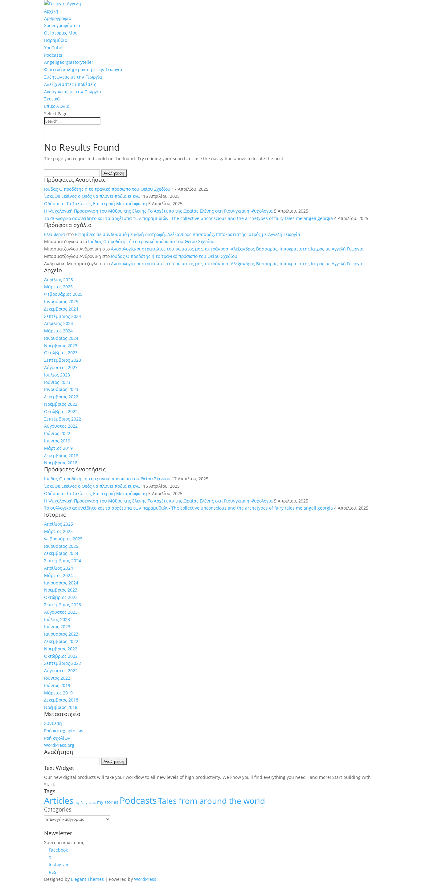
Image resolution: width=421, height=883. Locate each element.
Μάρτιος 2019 (58, 448)
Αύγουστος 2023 (61, 367)
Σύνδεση (53, 723)
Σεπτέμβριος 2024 (62, 316)
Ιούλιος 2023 (57, 375)
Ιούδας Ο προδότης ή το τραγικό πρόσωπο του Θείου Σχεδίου (107, 189)
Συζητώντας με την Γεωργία (73, 77)
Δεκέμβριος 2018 (61, 455)
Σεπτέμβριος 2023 (62, 360)
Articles (58, 800)
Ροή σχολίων (57, 738)
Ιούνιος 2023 (57, 382)
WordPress (145, 879)
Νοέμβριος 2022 (60, 404)
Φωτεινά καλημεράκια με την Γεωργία (83, 69)
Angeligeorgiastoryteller (68, 62)
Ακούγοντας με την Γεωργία (72, 92)
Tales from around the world (211, 801)
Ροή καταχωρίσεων (64, 731)
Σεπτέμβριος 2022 (62, 419)
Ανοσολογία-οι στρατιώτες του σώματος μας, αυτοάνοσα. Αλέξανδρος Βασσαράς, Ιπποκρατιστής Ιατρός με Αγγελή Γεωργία (237, 249)
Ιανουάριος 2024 (61, 338)
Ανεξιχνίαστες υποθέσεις (70, 84)
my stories (107, 802)
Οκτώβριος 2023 (61, 353)
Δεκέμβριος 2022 (61, 397)
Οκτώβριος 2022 (61, 411)
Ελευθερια (54, 234)
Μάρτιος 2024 (58, 331)
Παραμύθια (55, 40)
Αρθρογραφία (58, 18)
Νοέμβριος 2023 (60, 345)
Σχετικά (52, 99)
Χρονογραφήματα (62, 25)
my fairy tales (85, 802)
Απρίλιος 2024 (58, 323)
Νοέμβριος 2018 (60, 463)
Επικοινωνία (57, 106)
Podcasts (53, 55)
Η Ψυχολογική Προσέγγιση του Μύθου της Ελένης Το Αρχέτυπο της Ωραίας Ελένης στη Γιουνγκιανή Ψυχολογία (158, 211)
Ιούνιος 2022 (57, 433)
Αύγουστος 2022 (61, 426)
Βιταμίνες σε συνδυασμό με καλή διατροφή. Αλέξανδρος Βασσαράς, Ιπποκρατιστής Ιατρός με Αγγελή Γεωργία (187, 234)
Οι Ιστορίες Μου (61, 33)
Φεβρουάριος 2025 (63, 294)
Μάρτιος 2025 (58, 287)
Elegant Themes (87, 879)
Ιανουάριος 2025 (61, 301)
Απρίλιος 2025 (58, 280)
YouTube (53, 48)
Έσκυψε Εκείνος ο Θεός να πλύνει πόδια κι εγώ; (93, 196)
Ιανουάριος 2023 (61, 389)
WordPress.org (59, 745)
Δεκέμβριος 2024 (61, 309)
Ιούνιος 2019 (57, 441)
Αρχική (51, 11)
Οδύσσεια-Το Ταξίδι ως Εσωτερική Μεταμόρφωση (95, 203)
